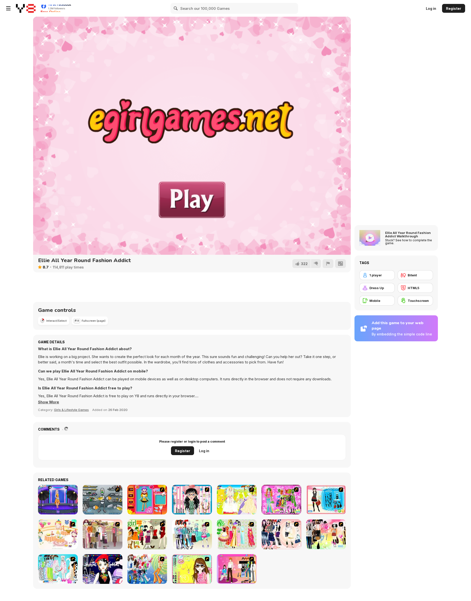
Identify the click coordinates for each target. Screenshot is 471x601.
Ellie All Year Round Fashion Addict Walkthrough (408, 234)
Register (453, 8)
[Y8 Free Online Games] (26, 8)
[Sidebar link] (8, 8)
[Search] (175, 8)
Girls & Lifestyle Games (71, 410)
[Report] (328, 263)
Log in (431, 8)
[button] (48, 402)
